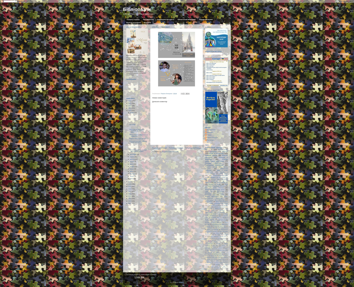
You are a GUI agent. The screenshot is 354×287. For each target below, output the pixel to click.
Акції (219, 215)
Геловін (226, 248)
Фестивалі (220, 193)
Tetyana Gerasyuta (212, 137)
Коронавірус (208, 201)
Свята (222, 194)
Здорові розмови (220, 252)
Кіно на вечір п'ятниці (214, 187)
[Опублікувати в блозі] (183, 94)
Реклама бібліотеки (213, 163)
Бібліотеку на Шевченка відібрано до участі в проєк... (136, 131)
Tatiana (209, 135)
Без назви (132, 124)
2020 (130, 184)
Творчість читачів (211, 167)
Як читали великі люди (218, 266)
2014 (130, 198)
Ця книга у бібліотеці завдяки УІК (216, 236)
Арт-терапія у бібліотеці (213, 208)
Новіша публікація (159, 148)
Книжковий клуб (213, 181)
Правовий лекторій (222, 234)
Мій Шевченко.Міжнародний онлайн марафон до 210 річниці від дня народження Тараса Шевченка (216, 177)
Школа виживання (219, 207)
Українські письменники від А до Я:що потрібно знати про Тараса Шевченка (216, 262)
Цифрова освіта (219, 264)
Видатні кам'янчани (211, 196)
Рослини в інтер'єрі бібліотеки (213, 222)
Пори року (208, 191)
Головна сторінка (133, 19)
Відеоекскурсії (222, 247)
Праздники (213, 151)
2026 (130, 101)
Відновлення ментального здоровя (213, 248)
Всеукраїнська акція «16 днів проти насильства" (138, 141)
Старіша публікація (193, 148)
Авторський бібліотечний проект (215, 189)
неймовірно (216, 267)
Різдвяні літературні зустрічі (137, 138)
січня (131, 178)
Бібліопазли (137, 9)
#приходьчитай (216, 224)
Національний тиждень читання (214, 241)
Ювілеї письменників (212, 229)
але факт (215, 245)
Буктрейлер (220, 191)
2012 (130, 203)
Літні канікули (208, 228)
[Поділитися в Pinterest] (189, 94)
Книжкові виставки (209, 240)
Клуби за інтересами (216, 153)
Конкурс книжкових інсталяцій (218, 203)
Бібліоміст (208, 193)
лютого (132, 176)
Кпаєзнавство (208, 253)
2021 (130, 181)
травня (132, 169)
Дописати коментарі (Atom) (170, 151)
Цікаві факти (223, 174)
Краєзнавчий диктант (218, 253)
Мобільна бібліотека (221, 240)
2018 (130, 189)
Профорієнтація (208, 243)
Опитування (225, 257)
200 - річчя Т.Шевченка (221, 182)
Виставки (222, 210)
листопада (133, 154)
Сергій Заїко (210, 140)
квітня (132, 171)
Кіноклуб (225, 151)
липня (132, 164)
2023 (130, 108)
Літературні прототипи (219, 226)
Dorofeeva (210, 132)
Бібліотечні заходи (213, 147)
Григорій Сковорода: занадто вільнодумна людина (138, 150)
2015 (130, 196)
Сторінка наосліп (222, 259)
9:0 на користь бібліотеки (219, 221)
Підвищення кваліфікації (214, 165)
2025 (130, 103)
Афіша (214, 247)
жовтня (132, 157)
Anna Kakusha (211, 130)
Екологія (210, 252)
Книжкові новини (211, 155)
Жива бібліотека (216, 233)
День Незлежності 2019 (212, 250)
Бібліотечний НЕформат (187, 19)
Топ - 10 (208, 149)
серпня (132, 161)
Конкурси (207, 214)
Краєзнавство (223, 149)
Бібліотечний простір (210, 238)
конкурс (223, 245)
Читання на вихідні (214, 184)
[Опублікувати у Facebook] (187, 94)
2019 (130, 186)
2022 (130, 110)
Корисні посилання (133, 22)
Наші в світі (213, 255)
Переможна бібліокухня (221, 228)
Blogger (181, 282)
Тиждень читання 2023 (211, 260)
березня (132, 174)
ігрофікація (207, 247)
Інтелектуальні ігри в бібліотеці (215, 200)
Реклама (218, 243)
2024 (130, 105)
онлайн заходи (216, 214)
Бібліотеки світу (210, 194)
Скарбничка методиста (165, 19)
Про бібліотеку (148, 19)
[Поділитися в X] (185, 94)
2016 (130, 194)
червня (132, 166)
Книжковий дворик (221, 238)
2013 (130, 201)
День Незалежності (222, 201)
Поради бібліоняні (206, 19)
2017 (130, 191)
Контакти (147, 22)
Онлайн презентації (215, 257)
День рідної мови (224, 250)
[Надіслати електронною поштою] (182, 94)
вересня (132, 159)
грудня (132, 112)
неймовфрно (208, 267)
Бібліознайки (221, 212)
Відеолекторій (209, 212)
